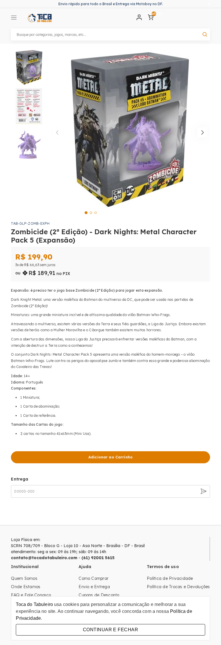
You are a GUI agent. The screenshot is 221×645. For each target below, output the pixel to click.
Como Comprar (93, 578)
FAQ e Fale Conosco (31, 595)
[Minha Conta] (139, 18)
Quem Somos (24, 578)
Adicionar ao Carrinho (110, 457)
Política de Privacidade (170, 578)
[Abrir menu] (14, 18)
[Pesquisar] (205, 34)
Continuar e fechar (110, 629)
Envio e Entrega (94, 586)
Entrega (19, 479)
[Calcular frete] (203, 491)
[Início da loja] (39, 18)
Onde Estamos (25, 586)
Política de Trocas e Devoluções (178, 586)
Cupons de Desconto (99, 595)
